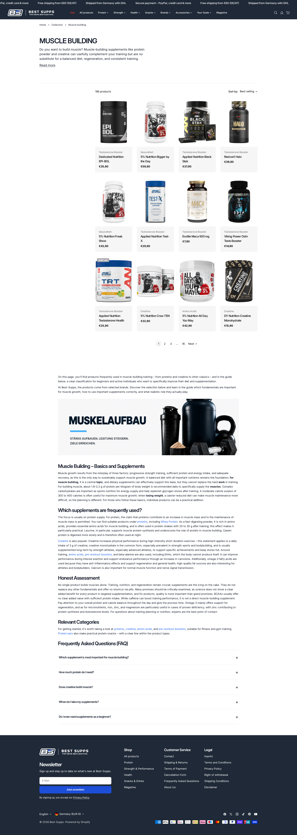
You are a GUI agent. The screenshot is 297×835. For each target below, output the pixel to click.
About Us (170, 787)
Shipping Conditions (216, 781)
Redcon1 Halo (232, 157)
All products (131, 756)
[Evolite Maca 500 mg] (197, 201)
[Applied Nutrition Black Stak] (197, 122)
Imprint (208, 756)
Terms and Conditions (217, 762)
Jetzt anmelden (75, 789)
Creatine (63, 541)
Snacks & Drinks (134, 781)
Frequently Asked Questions (181, 781)
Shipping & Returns (176, 762)
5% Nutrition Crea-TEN (155, 316)
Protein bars (65, 633)
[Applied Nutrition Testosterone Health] (113, 281)
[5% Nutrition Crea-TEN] (155, 281)
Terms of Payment (175, 768)
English (43, 814)
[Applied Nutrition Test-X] (155, 201)
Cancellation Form (175, 774)
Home (42, 24)
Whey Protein (169, 521)
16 (183, 343)
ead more (48, 65)
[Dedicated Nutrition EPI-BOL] (113, 122)
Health (128, 774)
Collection (57, 24)
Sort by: (233, 91)
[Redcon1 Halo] (239, 122)
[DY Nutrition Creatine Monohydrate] (239, 281)
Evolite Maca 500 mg (195, 236)
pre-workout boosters (98, 554)
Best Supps (57, 822)
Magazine (130, 787)
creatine (131, 629)
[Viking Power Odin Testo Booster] (239, 201)
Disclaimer (210, 787)
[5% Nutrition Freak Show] (113, 201)
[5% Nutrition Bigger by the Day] (155, 122)
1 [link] (158, 343)
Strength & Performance (139, 768)
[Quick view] (127, 104)
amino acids (76, 554)
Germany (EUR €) (70, 814)
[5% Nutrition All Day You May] (197, 281)
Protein (128, 762)
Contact (169, 756)
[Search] (276, 13)
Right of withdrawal (216, 774)
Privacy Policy (81, 797)
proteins (142, 521)
